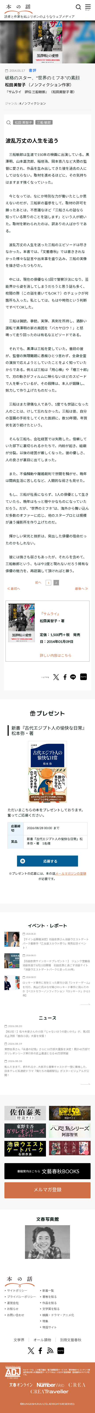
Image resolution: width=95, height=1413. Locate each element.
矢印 (85, 1004)
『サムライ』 (50, 614)
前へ (38, 582)
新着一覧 (48, 1290)
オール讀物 (42, 1340)
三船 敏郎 (44, 122)
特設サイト (49, 1327)
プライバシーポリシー (21, 1297)
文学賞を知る (51, 1309)
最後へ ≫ (81, 588)
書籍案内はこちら (48, 1171)
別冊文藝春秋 (70, 1340)
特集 (45, 1321)
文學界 (19, 1340)
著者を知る (49, 1297)
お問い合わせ (15, 1315)
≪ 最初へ (13, 588)
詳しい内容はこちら (56, 655)
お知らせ (13, 1309)
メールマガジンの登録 (70, 873)
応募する (37, 861)
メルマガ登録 (47, 1189)
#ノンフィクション (32, 103)
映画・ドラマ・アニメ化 (58, 1315)
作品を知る (49, 1303)
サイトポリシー (17, 1290)
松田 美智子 (15, 84)
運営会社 (13, 1303)
